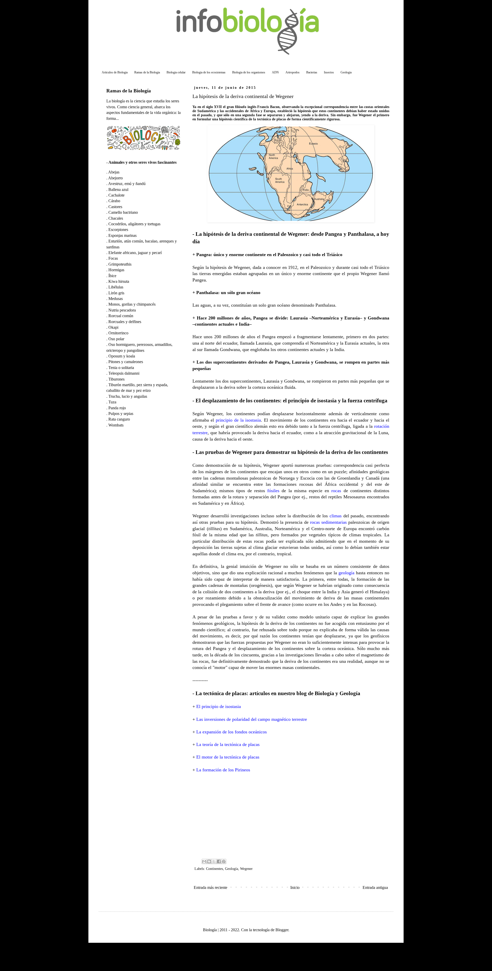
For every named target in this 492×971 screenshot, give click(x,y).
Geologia (346, 72)
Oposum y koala (121, 356)
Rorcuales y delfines (124, 321)
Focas (113, 258)
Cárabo (114, 201)
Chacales (115, 218)
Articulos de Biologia (115, 72)
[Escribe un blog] (209, 861)
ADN (275, 72)
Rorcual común (120, 316)
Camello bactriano (123, 212)
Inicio (295, 887)
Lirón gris (116, 293)
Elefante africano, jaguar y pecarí (135, 252)
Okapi (113, 327)
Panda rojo (117, 408)
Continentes (214, 869)
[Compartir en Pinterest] (223, 861)
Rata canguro (119, 419)
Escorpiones (118, 229)
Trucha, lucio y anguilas (127, 396)
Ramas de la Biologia (147, 72)
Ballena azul (118, 189)
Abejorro (115, 178)
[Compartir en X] (214, 861)
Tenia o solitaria (121, 367)
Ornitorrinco (118, 333)
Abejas (113, 172)
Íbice (112, 276)
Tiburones (116, 379)
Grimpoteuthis (119, 264)
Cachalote (116, 195)
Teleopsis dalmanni (123, 373)
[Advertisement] (290, 815)
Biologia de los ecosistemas (208, 72)
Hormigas (116, 270)
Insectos (329, 72)
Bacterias (311, 72)
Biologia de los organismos (248, 72)
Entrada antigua (375, 887)
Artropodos (292, 72)
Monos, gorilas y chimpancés (132, 304)
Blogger (281, 930)
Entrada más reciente (210, 887)
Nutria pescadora (122, 310)
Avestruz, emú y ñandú (127, 183)
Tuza (112, 402)
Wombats (116, 425)
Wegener (246, 869)
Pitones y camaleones (125, 362)
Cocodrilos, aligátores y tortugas (134, 224)
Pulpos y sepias (120, 413)
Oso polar (116, 339)
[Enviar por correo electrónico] (204, 861)
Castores (115, 207)
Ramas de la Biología (128, 90)
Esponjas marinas (122, 235)
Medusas (115, 298)
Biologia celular (176, 72)
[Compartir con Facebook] (218, 861)
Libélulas (115, 287)
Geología (231, 869)
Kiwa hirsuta (118, 281)
